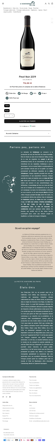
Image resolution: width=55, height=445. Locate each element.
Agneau (40, 10)
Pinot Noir (35, 8)
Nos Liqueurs (6, 413)
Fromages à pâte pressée (23, 10)
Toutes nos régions (34, 385)
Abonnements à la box (8, 408)
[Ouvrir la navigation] (3, 3)
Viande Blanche (17, 12)
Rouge (30, 8)
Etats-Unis (15, 8)
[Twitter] (3, 397)
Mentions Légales (34, 416)
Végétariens (34, 10)
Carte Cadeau (6, 410)
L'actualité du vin (7, 418)
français (6, 429)
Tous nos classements (35, 395)
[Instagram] (6, 397)
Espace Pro (5, 416)
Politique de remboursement (36, 413)
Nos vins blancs (33, 393)
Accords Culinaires (12, 133)
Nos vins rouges (33, 390)
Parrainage (5, 421)
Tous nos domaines (34, 382)
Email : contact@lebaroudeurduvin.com (39, 421)
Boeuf (45, 10)
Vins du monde (23, 8)
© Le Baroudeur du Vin (9, 432)
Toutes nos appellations (35, 388)
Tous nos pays (33, 380)
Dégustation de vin (7, 405)
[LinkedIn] (10, 397)
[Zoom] (52, 18)
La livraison (32, 408)
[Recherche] (49, 3)
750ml (7, 105)
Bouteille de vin (7, 8)
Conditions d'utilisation (35, 418)
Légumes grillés (7, 12)
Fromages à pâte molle (9, 10)
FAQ (30, 405)
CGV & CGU (32, 410)
